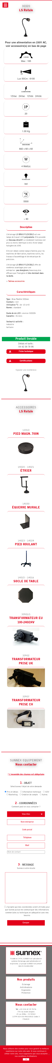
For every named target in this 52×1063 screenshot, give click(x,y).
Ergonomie (25, 990)
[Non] (49, 1054)
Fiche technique (26, 351)
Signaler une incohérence (26, 370)
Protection (25, 993)
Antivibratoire (26, 987)
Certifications (26, 361)
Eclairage (26, 985)
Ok (26, 1059)
